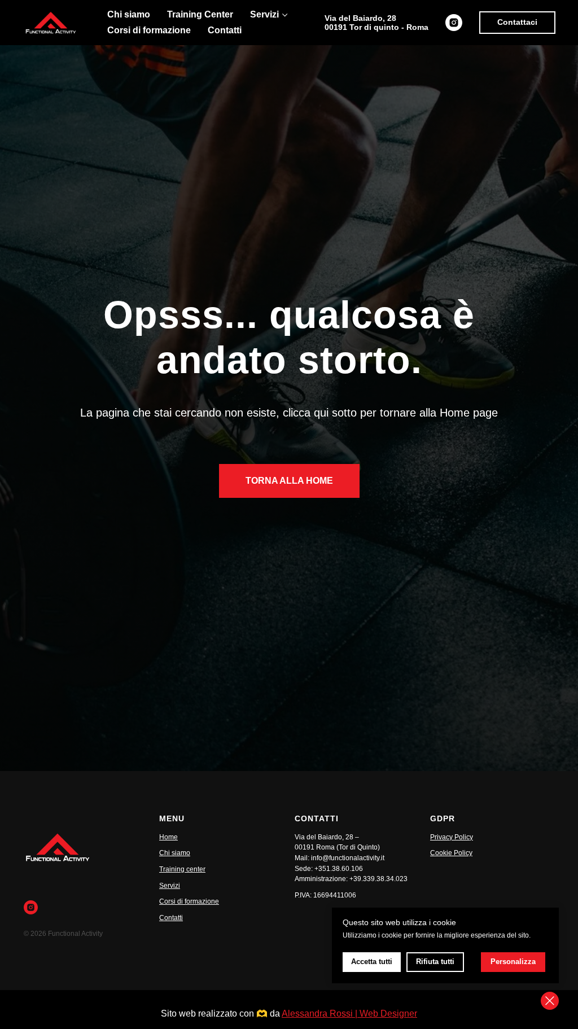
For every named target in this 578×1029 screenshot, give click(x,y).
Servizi (264, 14)
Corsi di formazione (149, 30)
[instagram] (453, 22)
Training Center (200, 14)
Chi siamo (128, 14)
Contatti (225, 30)
